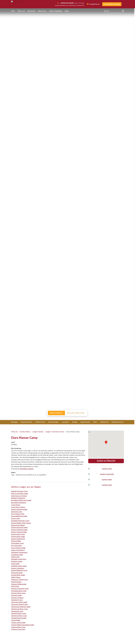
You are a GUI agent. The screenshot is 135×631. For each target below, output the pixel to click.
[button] (128, 625)
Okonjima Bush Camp (18, 613)
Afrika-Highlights (55, 11)
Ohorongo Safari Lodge (19, 602)
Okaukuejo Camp (17, 611)
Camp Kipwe (15, 505)
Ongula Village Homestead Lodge (22, 625)
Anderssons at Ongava (19, 496)
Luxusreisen (65, 422)
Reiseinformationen (117, 422)
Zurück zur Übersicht (106, 461)
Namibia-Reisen (25, 432)
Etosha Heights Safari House (21, 523)
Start (13, 11)
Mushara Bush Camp (18, 593)
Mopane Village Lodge (18, 584)
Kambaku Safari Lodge (19, 566)
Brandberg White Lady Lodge (21, 500)
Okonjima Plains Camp (19, 616)
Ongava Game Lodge (18, 622)
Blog (66, 11)
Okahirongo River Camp (19, 609)
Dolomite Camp (16, 512)
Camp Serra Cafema (18, 507)
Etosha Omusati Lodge (19, 532)
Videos (95, 422)
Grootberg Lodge (17, 555)
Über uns (21, 11)
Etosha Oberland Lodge (19, 530)
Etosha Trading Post (18, 539)
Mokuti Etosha (16, 582)
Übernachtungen (53, 422)
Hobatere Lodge (16, 561)
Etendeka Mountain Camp (20, 521)
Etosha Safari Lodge (18, 536)
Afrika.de (14, 432)
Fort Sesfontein (16, 545)
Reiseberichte (104, 422)
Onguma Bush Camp (18, 627)
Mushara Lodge (16, 595)
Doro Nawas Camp (17, 514)
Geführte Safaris (40, 422)
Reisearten (42, 11)
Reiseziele (31, 11)
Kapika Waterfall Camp (19, 570)
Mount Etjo (15, 586)
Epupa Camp (15, 518)
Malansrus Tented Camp (19, 579)
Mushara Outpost (17, 598)
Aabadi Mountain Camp (19, 491)
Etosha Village (16, 541)
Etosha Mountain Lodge (19, 527)
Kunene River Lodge (18, 575)
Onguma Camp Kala (18, 629)
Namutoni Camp (17, 600)
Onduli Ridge (15, 620)
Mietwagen (14, 422)
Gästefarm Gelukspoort (19, 552)
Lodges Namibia (85, 422)
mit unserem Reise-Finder (75, 413)
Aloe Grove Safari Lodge (19, 493)
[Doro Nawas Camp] (106, 469)
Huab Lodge (15, 564)
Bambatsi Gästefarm (18, 498)
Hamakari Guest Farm (18, 559)
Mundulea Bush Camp (18, 591)
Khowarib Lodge (16, 573)
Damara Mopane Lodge (19, 509)
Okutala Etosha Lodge (18, 618)
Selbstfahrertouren (26, 422)
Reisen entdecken (56, 413)
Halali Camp (15, 557)
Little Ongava (15, 577)
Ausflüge (74, 422)
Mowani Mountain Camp (20, 588)
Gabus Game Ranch (18, 550)
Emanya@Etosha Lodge (19, 516)
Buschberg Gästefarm (18, 502)
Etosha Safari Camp (18, 534)
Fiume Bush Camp (17, 543)
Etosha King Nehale (18, 525)
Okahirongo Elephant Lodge (20, 607)
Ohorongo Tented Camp (19, 604)
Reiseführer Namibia (26, 469)
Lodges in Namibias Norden (54, 432)
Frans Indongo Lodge (18, 548)
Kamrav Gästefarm (17, 568)
